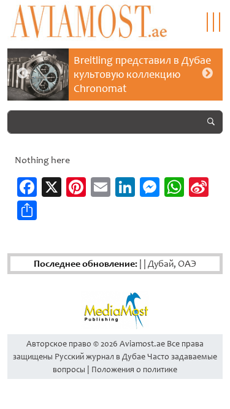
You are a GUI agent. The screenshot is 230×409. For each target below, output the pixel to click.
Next (207, 73)
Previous (23, 73)
